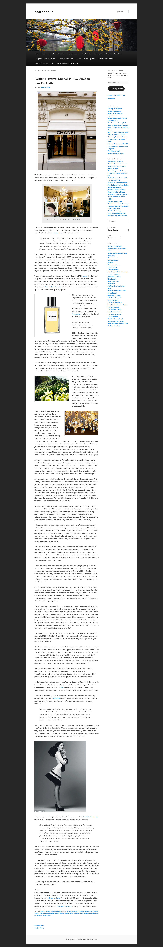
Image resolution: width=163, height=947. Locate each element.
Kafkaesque (43, 11)
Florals (48, 911)
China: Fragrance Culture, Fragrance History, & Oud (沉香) (117, 173)
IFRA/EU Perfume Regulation (85, 59)
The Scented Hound (114, 314)
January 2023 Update (115, 109)
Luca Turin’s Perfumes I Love (118, 272)
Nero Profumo (112, 279)
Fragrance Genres (73, 54)
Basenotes (111, 255)
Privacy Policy (39, 925)
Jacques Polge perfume (91, 913)
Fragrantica (76, 314)
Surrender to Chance (64, 906)
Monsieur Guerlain (114, 277)
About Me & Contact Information (67, 63)
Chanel (42, 911)
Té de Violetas (112, 300)
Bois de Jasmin (113, 258)
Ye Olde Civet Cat (114, 326)
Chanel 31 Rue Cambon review (49, 913)
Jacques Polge (78, 913)
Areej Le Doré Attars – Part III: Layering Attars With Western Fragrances (118, 146)
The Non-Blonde (113, 307)
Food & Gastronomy (41, 63)
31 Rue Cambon (72, 911)
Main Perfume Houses (42, 54)
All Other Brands (58, 54)
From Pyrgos (112, 267)
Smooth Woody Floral (53, 287)
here (62, 687)
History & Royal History (106, 59)
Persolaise (111, 284)
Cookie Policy (39, 928)
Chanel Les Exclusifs (66, 913)
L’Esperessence (113, 269)
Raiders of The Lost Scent (116, 291)
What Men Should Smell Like (118, 323)
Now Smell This (113, 281)
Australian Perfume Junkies (117, 253)
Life (53, 63)
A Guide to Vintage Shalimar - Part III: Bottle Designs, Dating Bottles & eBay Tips (118, 184)
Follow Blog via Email (116, 89)
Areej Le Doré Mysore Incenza (118, 125)
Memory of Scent (113, 274)
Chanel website (54, 898)
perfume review (45, 915)
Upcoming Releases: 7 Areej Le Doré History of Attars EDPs (117, 139)
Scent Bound (112, 293)
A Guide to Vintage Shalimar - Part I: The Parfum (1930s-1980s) (118, 196)
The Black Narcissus (115, 302)
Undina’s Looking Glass (116, 321)
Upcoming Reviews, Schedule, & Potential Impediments (115, 113)
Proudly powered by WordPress (87, 939)
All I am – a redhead (114, 246)
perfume (37, 915)
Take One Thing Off (114, 298)
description (58, 233)
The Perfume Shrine (114, 312)
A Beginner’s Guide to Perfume (45, 59)
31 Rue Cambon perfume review (88, 911)
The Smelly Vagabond (115, 319)
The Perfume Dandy (114, 309)
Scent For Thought (114, 295)
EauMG (110, 262)
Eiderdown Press (113, 265)
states (85, 276)
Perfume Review (56, 911)
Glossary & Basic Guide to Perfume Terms (108, 54)
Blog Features (86, 54)
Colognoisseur (113, 260)
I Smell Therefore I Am (90, 817)
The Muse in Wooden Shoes (117, 305)
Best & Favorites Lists (66, 59)
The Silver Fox (113, 316)
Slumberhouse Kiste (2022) (117, 123)
